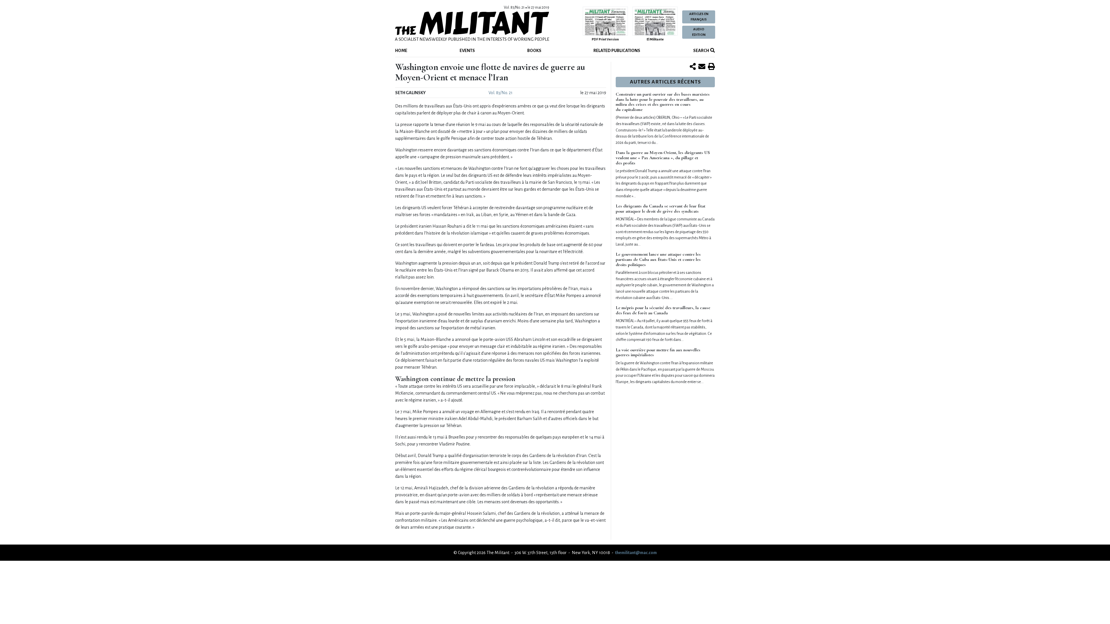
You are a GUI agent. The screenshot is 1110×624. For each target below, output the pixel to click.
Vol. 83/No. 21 (501, 92)
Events (467, 50)
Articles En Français (698, 16)
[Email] (701, 67)
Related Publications (616, 50)
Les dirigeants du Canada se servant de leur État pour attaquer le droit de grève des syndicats (660, 208)
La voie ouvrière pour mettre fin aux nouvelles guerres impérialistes (658, 352)
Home (401, 50)
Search (701, 50)
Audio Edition (699, 32)
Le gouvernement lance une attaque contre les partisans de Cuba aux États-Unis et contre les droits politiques (658, 259)
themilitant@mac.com (636, 552)
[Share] (693, 67)
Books (534, 50)
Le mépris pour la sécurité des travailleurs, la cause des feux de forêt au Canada (663, 310)
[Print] (711, 67)
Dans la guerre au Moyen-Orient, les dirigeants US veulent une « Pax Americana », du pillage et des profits (663, 158)
